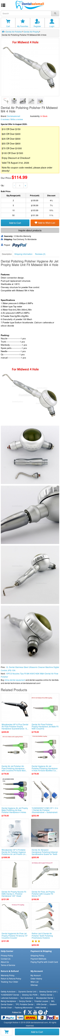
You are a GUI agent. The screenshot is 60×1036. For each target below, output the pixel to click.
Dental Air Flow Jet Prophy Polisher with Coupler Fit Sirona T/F (43, 893)
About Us (5, 962)
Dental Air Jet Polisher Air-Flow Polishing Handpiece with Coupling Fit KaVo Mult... (14, 768)
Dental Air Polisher (14, 31)
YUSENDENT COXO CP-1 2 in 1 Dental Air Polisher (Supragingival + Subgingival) (45, 810)
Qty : (3, 185)
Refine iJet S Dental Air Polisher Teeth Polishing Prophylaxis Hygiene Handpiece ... (42, 936)
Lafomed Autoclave (9, 997)
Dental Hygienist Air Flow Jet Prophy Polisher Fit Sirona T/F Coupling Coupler (15, 935)
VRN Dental (41, 1004)
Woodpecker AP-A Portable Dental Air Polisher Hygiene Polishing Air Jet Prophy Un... (14, 851)
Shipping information (23, 254)
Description (7, 254)
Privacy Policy (7, 955)
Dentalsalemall (13, 116)
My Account (36, 975)
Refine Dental (46, 994)
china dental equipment (15, 680)
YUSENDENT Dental (10, 994)
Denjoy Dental (25, 1001)
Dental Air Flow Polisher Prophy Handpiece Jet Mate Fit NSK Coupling (45, 726)
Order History (36, 978)
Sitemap (34, 985)
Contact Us (5, 958)
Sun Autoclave (26, 997)
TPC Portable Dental (24, 1004)
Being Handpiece (8, 1001)
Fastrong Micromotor (24, 1007)
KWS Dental (41, 1007)
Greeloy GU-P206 (29, 994)
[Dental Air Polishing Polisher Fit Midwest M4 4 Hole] (5, 101)
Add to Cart (37, 1031)
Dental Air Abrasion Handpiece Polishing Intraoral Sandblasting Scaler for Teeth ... (45, 852)
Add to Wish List (46, 222)
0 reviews (5, 119)
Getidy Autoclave (8, 991)
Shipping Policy (37, 955)
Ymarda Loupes (41, 1001)
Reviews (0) (40, 254)
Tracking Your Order (9, 981)
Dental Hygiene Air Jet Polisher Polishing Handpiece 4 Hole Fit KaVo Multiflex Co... (45, 768)
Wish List (34, 981)
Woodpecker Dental (44, 997)
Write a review (17, 119)
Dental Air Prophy (31, 31)
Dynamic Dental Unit (27, 991)
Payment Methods (38, 958)
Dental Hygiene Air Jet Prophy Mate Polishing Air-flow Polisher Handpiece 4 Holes (15, 810)
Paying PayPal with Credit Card (44, 962)
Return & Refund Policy (11, 978)
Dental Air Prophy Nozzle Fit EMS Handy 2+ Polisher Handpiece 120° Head (14, 893)
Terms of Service (8, 965)
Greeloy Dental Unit (47, 991)
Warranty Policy (7, 975)
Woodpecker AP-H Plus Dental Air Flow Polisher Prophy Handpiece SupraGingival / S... (15, 726)
